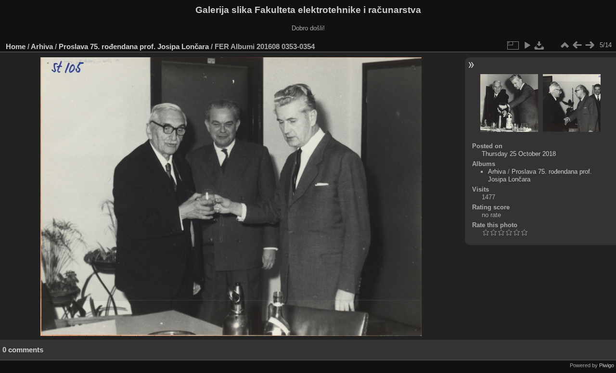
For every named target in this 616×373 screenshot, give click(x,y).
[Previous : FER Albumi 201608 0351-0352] (577, 45)
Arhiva (42, 46)
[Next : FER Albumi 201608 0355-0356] (589, 45)
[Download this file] (539, 45)
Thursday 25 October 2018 (519, 153)
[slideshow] (527, 45)
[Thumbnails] (564, 45)
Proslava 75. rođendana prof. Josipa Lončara (134, 46)
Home (16, 46)
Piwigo (606, 365)
